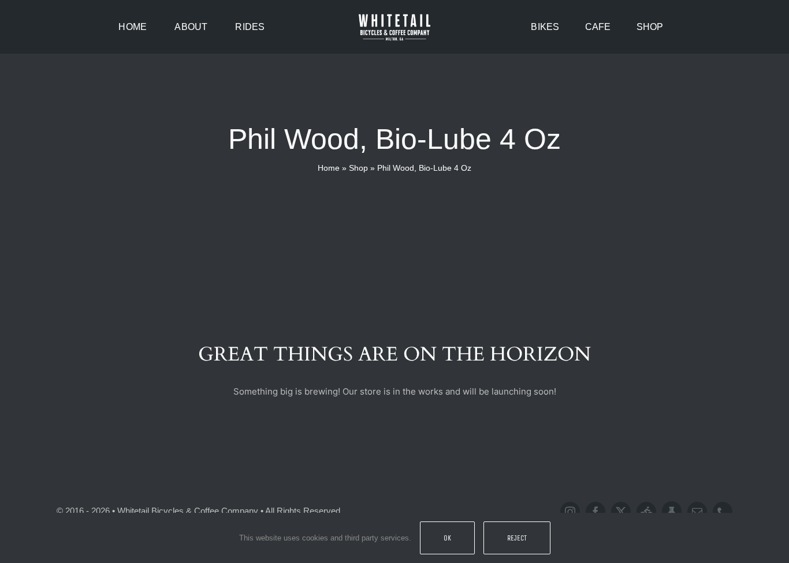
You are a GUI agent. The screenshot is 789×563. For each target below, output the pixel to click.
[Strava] (646, 511)
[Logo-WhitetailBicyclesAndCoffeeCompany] (394, 16)
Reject (517, 538)
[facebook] (595, 511)
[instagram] (570, 511)
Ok (447, 538)
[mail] (697, 511)
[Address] (672, 511)
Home (329, 167)
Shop (358, 167)
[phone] (722, 511)
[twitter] (621, 511)
